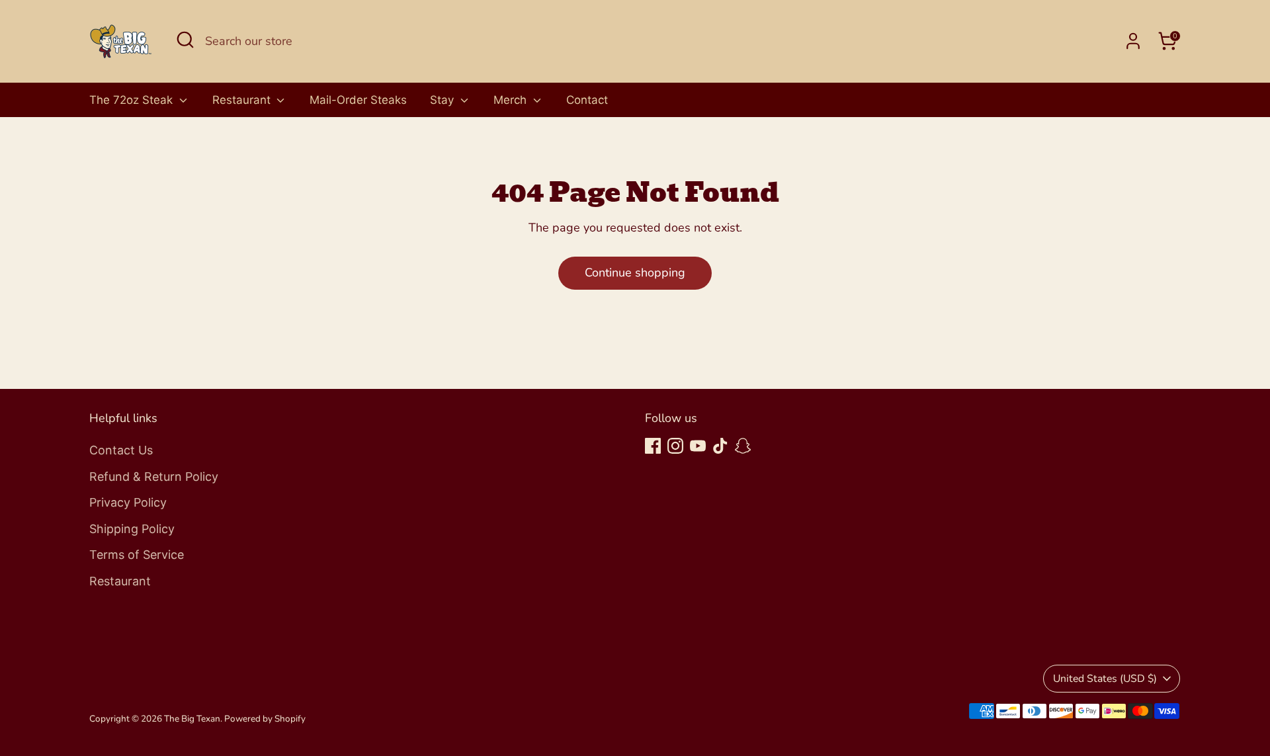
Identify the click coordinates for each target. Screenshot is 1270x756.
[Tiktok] (720, 446)
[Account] (1133, 41)
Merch (511, 99)
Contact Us (121, 450)
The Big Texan (192, 718)
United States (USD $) (1105, 678)
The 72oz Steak (132, 99)
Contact (587, 99)
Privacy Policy (128, 502)
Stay (443, 99)
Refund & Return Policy (153, 476)
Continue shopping (635, 272)
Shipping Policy (132, 529)
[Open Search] (185, 39)
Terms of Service (136, 555)
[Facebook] (653, 446)
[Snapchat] (743, 446)
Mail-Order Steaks (358, 99)
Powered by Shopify (265, 718)
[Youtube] (698, 446)
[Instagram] (675, 446)
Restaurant (243, 99)
